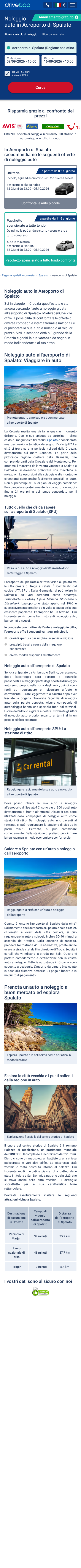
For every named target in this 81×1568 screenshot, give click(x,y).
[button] (47, 5)
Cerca (40, 87)
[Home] (17, 5)
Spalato (52, 440)
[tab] (20, 33)
